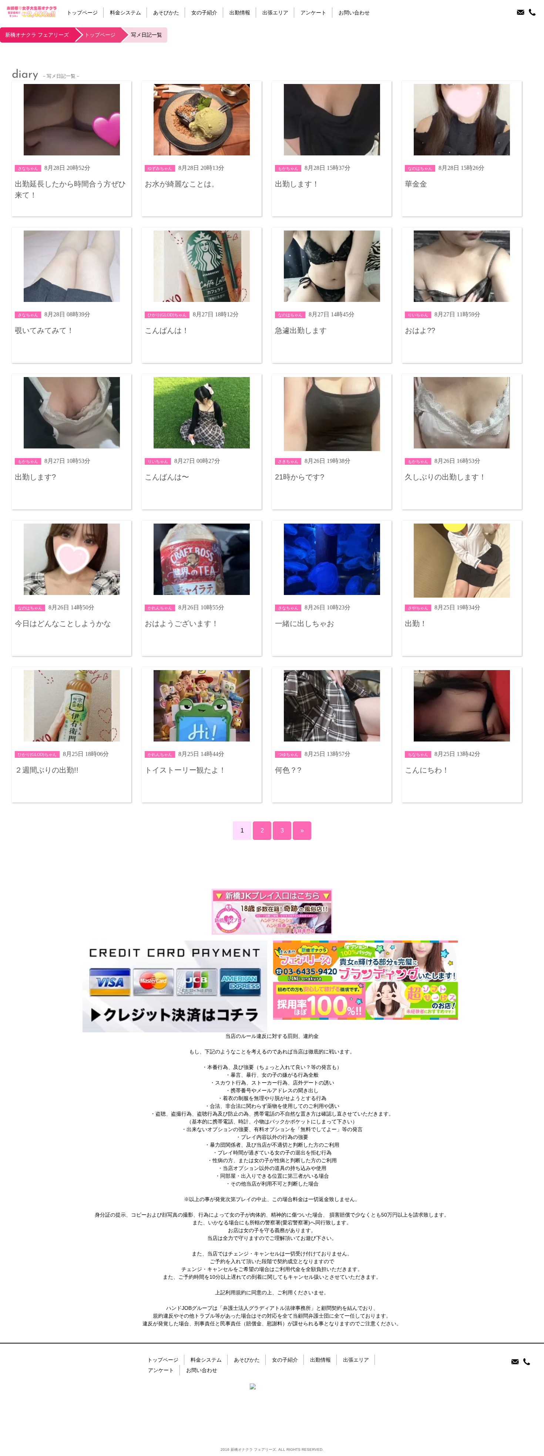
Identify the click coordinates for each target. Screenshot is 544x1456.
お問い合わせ (354, 13)
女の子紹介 (204, 13)
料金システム (125, 13)
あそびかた (166, 13)
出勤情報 (239, 13)
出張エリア (275, 13)
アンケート (313, 13)
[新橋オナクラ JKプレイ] (272, 931)
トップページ (82, 13)
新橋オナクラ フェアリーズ (37, 35)
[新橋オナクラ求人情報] (365, 1016)
